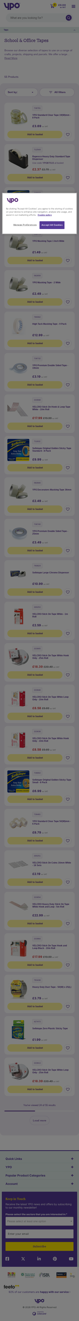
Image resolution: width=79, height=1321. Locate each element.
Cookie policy (45, 215)
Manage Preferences (25, 224)
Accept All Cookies (52, 225)
